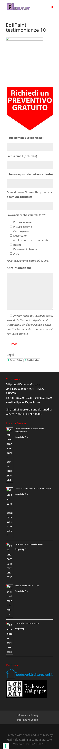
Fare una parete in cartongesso (29, 543)
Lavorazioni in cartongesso (27, 623)
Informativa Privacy (28, 715)
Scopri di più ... (21, 437)
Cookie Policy (33, 360)
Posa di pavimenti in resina (27, 585)
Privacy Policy (16, 360)
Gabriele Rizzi (16, 739)
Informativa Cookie (27, 719)
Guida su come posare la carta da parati (33, 488)
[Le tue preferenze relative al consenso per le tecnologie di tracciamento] (6, 746)
